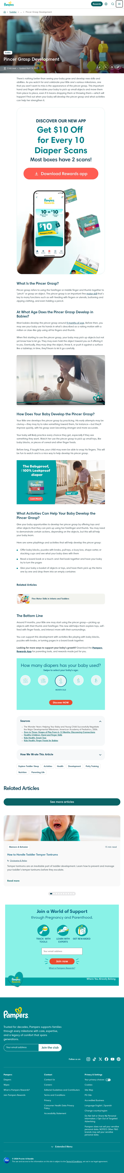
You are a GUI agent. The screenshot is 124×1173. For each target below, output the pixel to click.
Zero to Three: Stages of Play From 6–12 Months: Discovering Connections (59, 732)
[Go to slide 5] (61, 893)
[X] (105, 67)
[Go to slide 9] (71, 893)
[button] (60, 379)
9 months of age (75, 323)
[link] (61, 190)
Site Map (89, 1090)
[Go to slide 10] (73, 893)
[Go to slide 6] (63, 893)
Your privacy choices (94, 1080)
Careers (48, 1085)
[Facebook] (99, 67)
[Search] (112, 4)
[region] (61, 380)
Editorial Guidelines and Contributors (62, 1090)
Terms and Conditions (54, 1095)
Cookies (88, 1085)
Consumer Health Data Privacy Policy (59, 1107)
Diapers (7, 1080)
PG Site (88, 1095)
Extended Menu (63, 1147)
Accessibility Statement (55, 1114)
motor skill (91, 294)
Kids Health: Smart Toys (35, 738)
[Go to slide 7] (66, 893)
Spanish (108, 1106)
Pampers (8, 1075)
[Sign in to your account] (106, 4)
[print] (111, 67)
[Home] (9, 4)
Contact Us (49, 1080)
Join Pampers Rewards (14, 1095)
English (98, 1106)
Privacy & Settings (93, 1075)
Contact (48, 1075)
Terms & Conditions (74, 1162)
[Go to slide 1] (51, 893)
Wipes (6, 1085)
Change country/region (96, 1111)
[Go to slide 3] (56, 893)
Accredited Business (94, 1101)
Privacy (47, 1101)
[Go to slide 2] (54, 893)
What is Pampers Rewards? (62, 968)
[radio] (25, 683)
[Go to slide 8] (68, 893)
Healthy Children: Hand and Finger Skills (43, 735)
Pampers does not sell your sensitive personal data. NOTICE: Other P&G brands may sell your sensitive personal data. (102, 1131)
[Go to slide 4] (59, 893)
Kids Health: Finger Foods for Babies (41, 741)
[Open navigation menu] (119, 4)
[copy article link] (118, 67)
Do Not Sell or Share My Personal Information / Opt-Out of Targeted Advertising (101, 1119)
